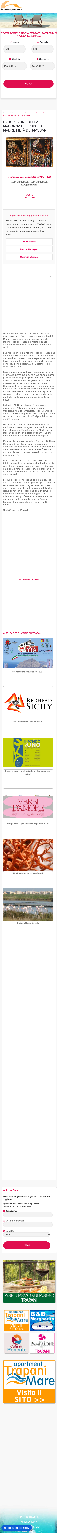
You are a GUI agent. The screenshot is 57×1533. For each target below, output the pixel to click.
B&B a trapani (29, 241)
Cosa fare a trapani (29, 257)
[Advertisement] (28, 303)
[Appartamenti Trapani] (29, 1403)
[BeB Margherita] (42, 1320)
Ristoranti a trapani (29, 249)
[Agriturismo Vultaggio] (29, 1302)
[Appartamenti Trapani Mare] (16, 1320)
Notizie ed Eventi (16, 113)
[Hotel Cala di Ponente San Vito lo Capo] (16, 1343)
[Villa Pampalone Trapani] (42, 1343)
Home (5, 113)
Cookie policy (21, 1532)
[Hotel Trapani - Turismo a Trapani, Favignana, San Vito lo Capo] (11, 10)
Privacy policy (35, 1532)
